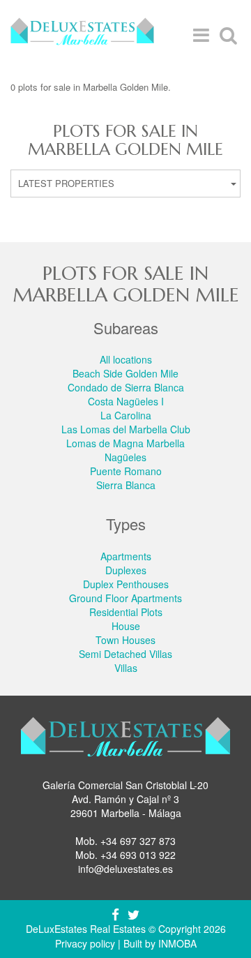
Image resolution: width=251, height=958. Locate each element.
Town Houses (125, 640)
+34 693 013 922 (138, 855)
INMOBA (177, 943)
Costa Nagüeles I (126, 401)
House (126, 626)
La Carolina (125, 415)
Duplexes (125, 570)
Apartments (125, 556)
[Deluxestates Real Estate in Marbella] (82, 34)
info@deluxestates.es (125, 869)
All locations (126, 359)
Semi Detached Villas (125, 654)
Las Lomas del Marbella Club (125, 429)
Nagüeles (125, 457)
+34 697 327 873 (138, 841)
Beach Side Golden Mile (125, 373)
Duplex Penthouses (126, 584)
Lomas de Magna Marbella (125, 443)
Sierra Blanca (125, 485)
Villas (125, 668)
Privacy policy (85, 943)
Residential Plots (125, 612)
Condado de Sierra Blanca (126, 387)
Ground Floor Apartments (125, 598)
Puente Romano (126, 471)
